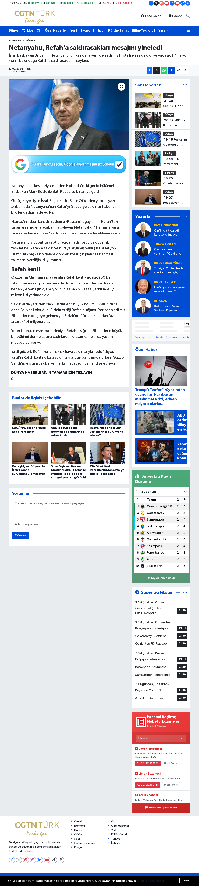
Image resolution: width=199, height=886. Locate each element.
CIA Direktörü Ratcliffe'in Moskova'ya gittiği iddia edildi (107, 470)
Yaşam (163, 30)
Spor (101, 30)
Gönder (20, 535)
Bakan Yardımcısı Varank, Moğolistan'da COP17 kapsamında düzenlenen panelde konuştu (174, 162)
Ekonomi (87, 30)
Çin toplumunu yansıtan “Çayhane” (168, 251)
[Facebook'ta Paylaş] (149, 70)
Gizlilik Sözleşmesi (85, 843)
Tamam (185, 880)
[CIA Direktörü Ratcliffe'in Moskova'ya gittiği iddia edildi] (107, 452)
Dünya (14, 30)
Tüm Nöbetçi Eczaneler (163, 807)
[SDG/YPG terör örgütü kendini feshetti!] (30, 414)
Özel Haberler (56, 30)
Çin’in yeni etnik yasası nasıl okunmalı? (170, 289)
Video (177, 16)
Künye (78, 847)
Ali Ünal (160, 300)
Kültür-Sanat (118, 30)
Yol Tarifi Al (172, 763)
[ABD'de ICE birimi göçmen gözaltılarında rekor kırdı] (68, 414)
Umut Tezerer (165, 282)
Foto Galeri (153, 16)
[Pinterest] (26, 860)
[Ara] (188, 16)
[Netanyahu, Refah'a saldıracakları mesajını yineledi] (69, 114)
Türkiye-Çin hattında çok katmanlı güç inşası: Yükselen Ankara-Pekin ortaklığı (170, 271)
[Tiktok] (54, 860)
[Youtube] (47, 860)
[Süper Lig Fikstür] (185, 592)
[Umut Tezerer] (143, 286)
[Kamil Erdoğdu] (143, 230)
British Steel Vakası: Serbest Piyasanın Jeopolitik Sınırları (168, 309)
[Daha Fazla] (171, 70)
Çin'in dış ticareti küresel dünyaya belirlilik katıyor (166, 233)
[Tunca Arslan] (143, 249)
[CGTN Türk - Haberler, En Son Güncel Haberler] (35, 16)
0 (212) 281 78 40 (149, 763)
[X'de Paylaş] (156, 70)
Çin (39, 30)
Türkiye (27, 30)
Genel (78, 821)
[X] (19, 860)
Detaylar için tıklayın (161, 578)
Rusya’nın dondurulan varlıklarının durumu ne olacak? (106, 431)
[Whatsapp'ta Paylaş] (164, 70)
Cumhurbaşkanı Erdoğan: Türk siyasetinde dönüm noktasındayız (174, 181)
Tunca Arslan (165, 244)
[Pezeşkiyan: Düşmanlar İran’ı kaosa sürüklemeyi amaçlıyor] (30, 452)
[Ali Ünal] (143, 305)
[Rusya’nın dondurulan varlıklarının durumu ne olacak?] (107, 414)
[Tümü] (185, 85)
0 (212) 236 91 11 (149, 785)
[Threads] (61, 860)
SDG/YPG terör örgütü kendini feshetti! (174, 103)
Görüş (78, 834)
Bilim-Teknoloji (143, 30)
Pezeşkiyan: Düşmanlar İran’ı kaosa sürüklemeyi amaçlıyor (29, 470)
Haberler (15, 40)
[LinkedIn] (40, 860)
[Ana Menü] (188, 30)
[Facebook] (12, 860)
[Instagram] (33, 860)
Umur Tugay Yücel (168, 263)
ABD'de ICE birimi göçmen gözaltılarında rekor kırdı (67, 431)
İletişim (115, 843)
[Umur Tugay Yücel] (143, 267)
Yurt (73, 30)
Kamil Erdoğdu (166, 225)
